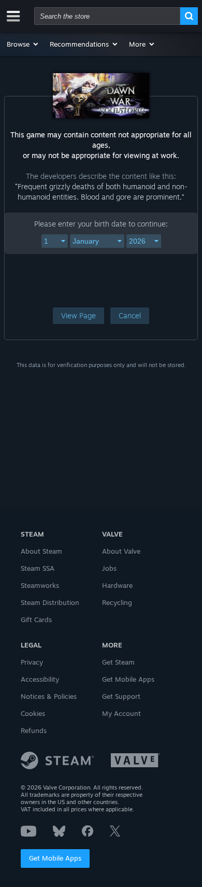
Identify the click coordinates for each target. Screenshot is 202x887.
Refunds (34, 730)
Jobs (109, 568)
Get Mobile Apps (55, 858)
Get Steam (118, 662)
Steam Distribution (50, 602)
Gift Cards (36, 619)
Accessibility (40, 679)
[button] (23, 44)
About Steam (41, 551)
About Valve (121, 551)
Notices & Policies (49, 696)
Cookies (33, 713)
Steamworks (40, 585)
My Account (121, 713)
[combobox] (107, 16)
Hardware (117, 585)
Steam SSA (37, 568)
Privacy (32, 662)
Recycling (117, 602)
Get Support (121, 696)
